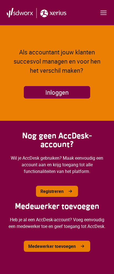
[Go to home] (36, 13)
